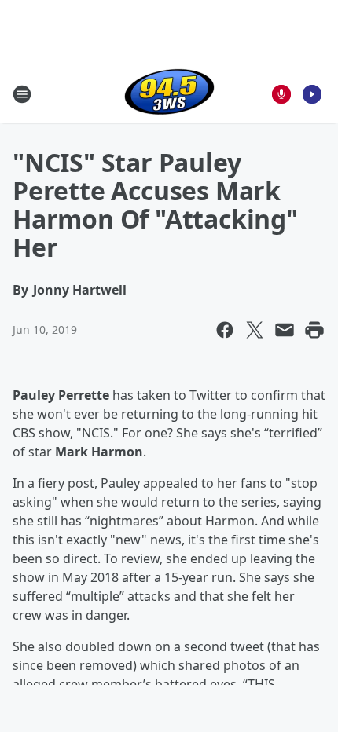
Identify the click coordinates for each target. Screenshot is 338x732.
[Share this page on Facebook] (225, 330)
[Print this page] (314, 330)
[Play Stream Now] (312, 94)
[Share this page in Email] (285, 330)
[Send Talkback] (281, 94)
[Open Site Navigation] (22, 94)
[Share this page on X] (255, 330)
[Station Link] (169, 93)
